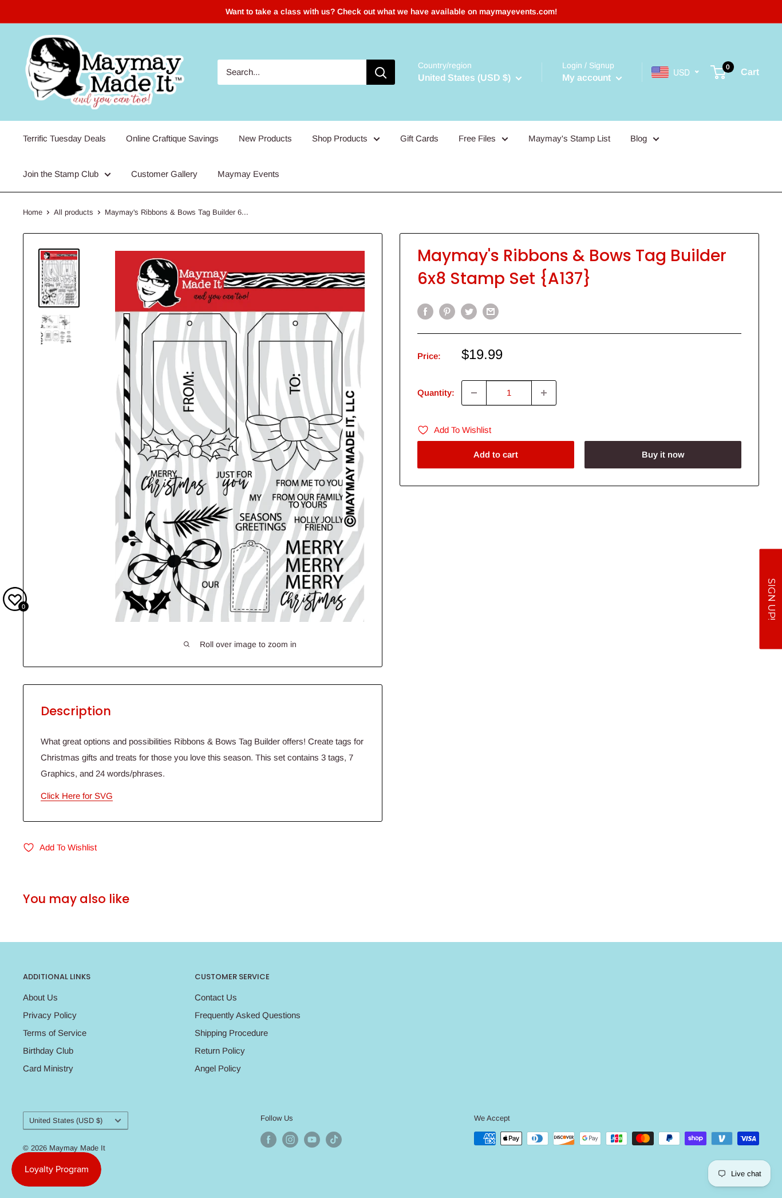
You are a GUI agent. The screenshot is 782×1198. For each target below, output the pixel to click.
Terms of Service (54, 1033)
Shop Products (340, 138)
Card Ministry (48, 1068)
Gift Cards (419, 138)
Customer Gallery (164, 174)
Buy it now (663, 454)
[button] (770, 599)
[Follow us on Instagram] (290, 1140)
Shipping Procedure (231, 1033)
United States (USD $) (65, 1120)
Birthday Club (48, 1050)
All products (73, 212)
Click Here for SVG (77, 796)
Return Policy (220, 1050)
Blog (638, 138)
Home (32, 212)
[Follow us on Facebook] (268, 1140)
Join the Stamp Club (60, 174)
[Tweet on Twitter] (469, 311)
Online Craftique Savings (172, 138)
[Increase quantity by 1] (544, 393)
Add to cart (495, 454)
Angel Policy (218, 1068)
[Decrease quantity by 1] (474, 393)
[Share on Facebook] (425, 311)
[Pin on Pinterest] (447, 311)
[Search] (380, 72)
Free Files (477, 138)
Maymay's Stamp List (569, 138)
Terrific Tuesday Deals (64, 138)
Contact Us (216, 997)
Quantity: (436, 392)
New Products (265, 138)
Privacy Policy (50, 1015)
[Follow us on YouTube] (312, 1140)
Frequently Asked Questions (248, 1015)
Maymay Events (248, 174)
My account (587, 77)
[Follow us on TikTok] (334, 1140)
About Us (40, 997)
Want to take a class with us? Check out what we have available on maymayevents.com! (391, 11)
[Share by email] (491, 311)
